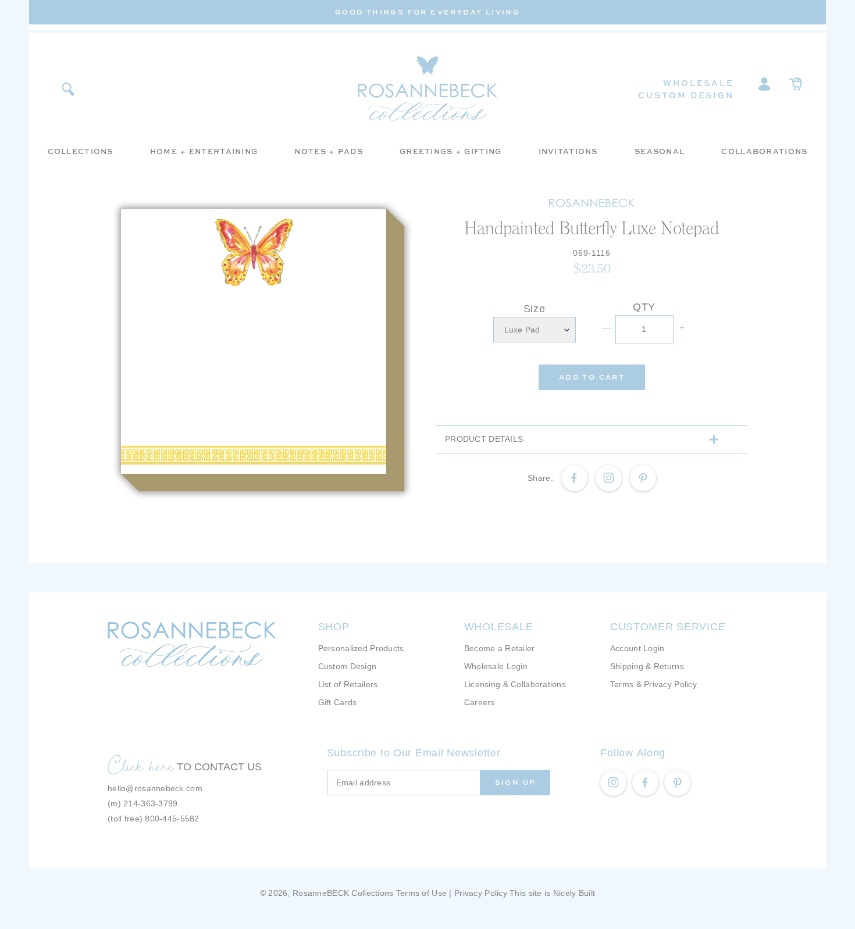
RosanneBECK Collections (343, 893)
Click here (141, 765)
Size (534, 309)
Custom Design (685, 95)
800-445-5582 (172, 818)
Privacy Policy (480, 893)
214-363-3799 (150, 803)
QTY (644, 307)
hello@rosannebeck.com (155, 788)
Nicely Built (574, 893)
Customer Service (668, 626)
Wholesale (698, 82)
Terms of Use (421, 893)
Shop (334, 626)
